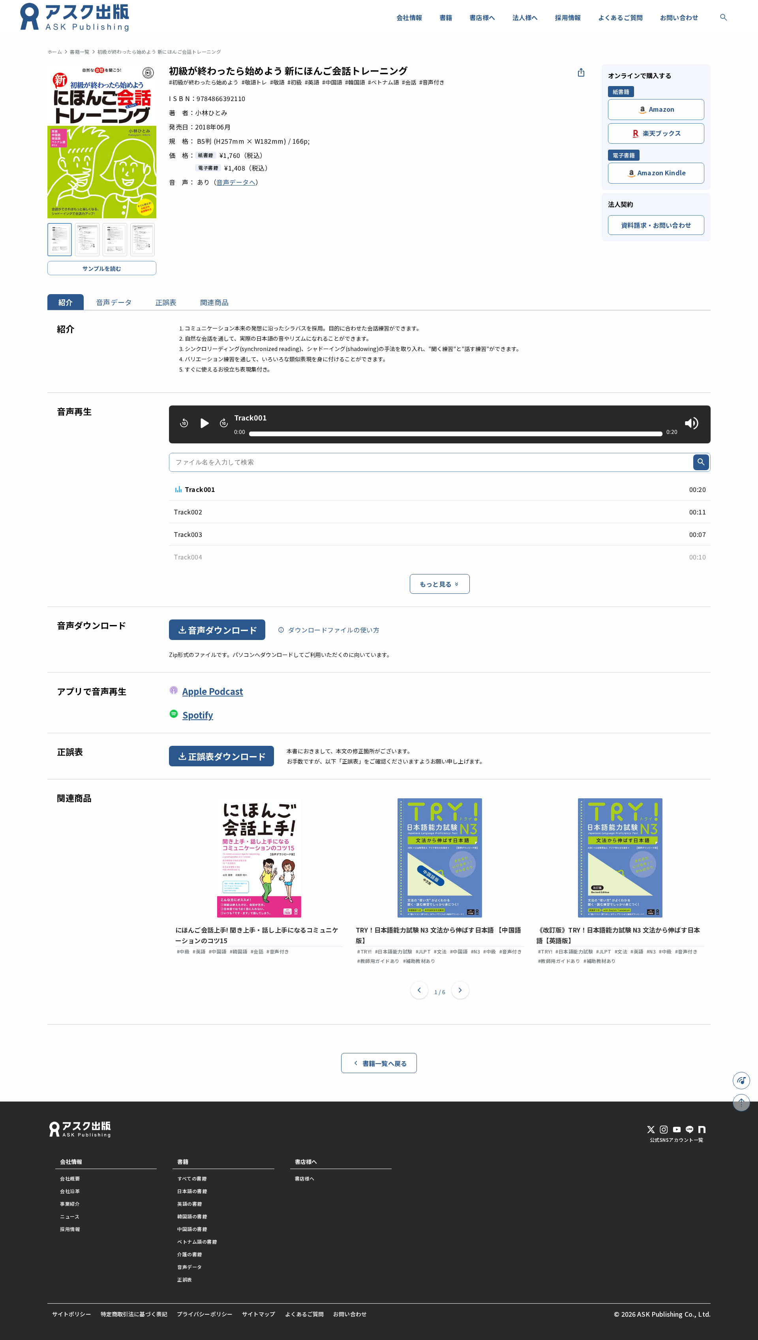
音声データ (114, 302)
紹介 (65, 302)
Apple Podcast (212, 690)
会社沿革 (70, 1191)
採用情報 (70, 1229)
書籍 (182, 1161)
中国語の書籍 (192, 1229)
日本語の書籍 (192, 1191)
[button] (419, 992)
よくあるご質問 (304, 1314)
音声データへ (235, 182)
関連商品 (214, 302)
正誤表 (165, 302)
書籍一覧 (80, 52)
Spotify (197, 714)
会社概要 (70, 1178)
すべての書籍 (191, 1178)
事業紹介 (70, 1203)
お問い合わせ (350, 1314)
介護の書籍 (189, 1254)
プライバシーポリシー (205, 1314)
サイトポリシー (71, 1314)
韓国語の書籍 (192, 1216)
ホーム (54, 52)
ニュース (69, 1216)
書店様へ (306, 1161)
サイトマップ (259, 1314)
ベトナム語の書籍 (197, 1241)
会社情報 (71, 1161)
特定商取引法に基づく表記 (134, 1314)
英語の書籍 (189, 1203)
